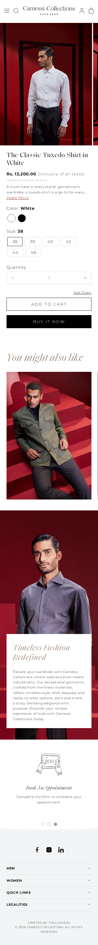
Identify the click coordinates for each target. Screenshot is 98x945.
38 (15, 241)
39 (32, 241)
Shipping (12, 180)
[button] (6, 10)
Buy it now (49, 321)
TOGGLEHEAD (59, 923)
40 (50, 241)
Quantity (16, 267)
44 (15, 252)
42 (68, 241)
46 (33, 252)
